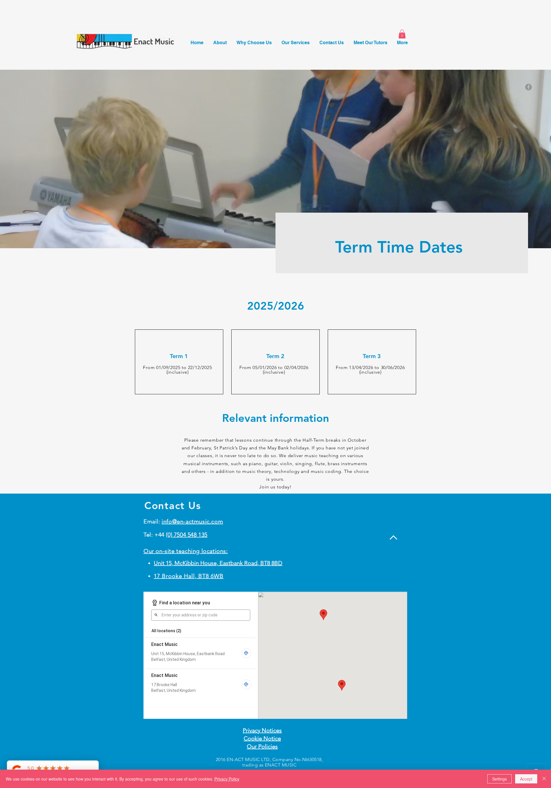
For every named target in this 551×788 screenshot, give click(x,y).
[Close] (544, 778)
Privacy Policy (226, 779)
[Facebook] (528, 87)
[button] (402, 34)
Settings (499, 779)
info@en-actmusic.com (192, 521)
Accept (526, 779)
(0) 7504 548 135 (186, 534)
